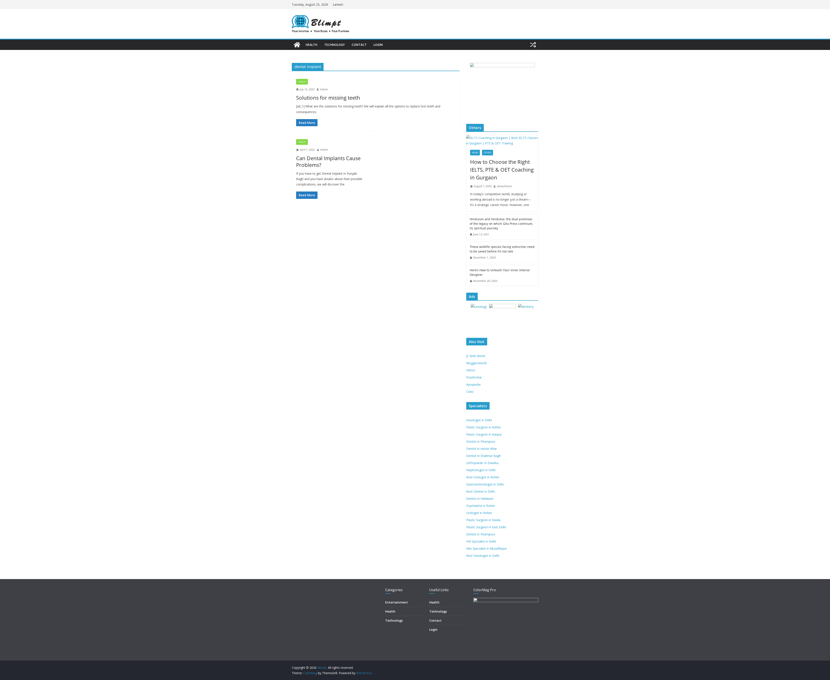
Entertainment (396, 602)
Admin (324, 89)
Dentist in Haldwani (479, 498)
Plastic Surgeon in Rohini (483, 427)
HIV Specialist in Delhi (481, 541)
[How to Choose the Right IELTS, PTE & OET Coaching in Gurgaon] (502, 140)
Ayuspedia (473, 384)
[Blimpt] (297, 45)
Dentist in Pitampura (480, 441)
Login (378, 45)
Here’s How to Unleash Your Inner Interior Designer (500, 272)
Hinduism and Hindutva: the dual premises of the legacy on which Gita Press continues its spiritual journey (501, 223)
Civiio (470, 391)
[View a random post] (533, 45)
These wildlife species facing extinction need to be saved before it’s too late (502, 249)
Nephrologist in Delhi (481, 470)
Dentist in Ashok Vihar (481, 449)
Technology (334, 45)
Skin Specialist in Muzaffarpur (486, 548)
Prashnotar (474, 377)
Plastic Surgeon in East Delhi (486, 527)
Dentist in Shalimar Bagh (483, 456)
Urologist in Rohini (479, 513)
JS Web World (475, 356)
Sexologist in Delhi (479, 420)
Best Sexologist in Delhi (482, 556)
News (475, 152)
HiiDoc (471, 370)
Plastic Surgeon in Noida (483, 520)
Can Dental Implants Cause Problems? (328, 161)
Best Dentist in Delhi (480, 491)
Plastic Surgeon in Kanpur (484, 434)
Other (487, 152)
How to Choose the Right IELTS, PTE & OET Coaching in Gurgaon (502, 169)
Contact (359, 45)
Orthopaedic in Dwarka (482, 463)
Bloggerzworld (476, 363)
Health (311, 45)
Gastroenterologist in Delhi (485, 484)
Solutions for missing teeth (328, 97)
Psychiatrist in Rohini (480, 506)
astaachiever (504, 186)
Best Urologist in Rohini (482, 477)
